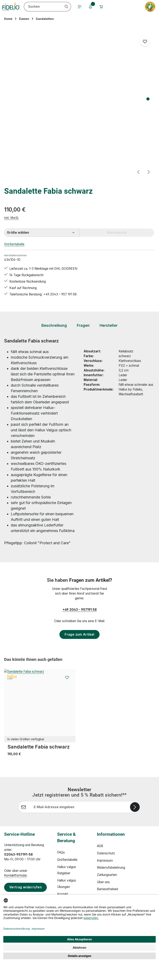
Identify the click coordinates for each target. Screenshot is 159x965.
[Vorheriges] (138, 172)
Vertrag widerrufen (25, 887)
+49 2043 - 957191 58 (80, 610)
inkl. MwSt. (11, 217)
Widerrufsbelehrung (111, 867)
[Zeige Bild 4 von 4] (147, 114)
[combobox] (43, 6)
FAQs (61, 852)
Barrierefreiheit (107, 889)
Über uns (103, 882)
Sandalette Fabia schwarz (38, 747)
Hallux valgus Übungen (66, 883)
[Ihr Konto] (90, 7)
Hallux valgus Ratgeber (66, 870)
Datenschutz (106, 853)
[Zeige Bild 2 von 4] (147, 104)
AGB (100, 846)
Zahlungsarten (107, 875)
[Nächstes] (148, 172)
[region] (79, 103)
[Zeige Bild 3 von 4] (147, 109)
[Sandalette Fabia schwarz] (39, 704)
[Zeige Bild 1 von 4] (147, 98)
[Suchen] (66, 6)
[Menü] (80, 7)
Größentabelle (14, 244)
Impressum (105, 860)
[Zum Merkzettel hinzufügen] (145, 41)
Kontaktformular (15, 875)
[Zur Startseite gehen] (11, 6)
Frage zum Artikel (79, 634)
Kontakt (62, 894)
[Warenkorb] (101, 7)
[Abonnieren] (135, 807)
